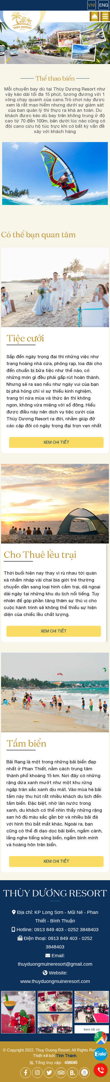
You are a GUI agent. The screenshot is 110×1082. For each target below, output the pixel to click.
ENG (103, 5)
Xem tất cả (92, 1029)
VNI (91, 5)
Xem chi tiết (56, 442)
